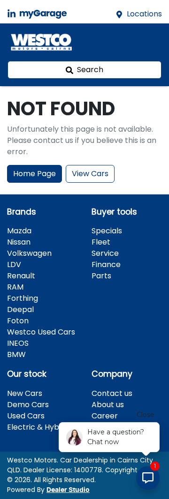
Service (105, 253)
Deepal (20, 309)
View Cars (90, 173)
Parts (101, 275)
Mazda (19, 230)
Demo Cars (28, 404)
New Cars (24, 393)
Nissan (19, 242)
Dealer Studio (68, 490)
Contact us (112, 393)
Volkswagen (29, 253)
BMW (16, 354)
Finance (106, 264)
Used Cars (26, 415)
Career (105, 415)
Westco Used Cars (41, 332)
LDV (14, 264)
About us (108, 404)
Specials (107, 230)
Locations (144, 13)
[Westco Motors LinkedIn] (13, 13)
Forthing (22, 298)
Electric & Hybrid (38, 427)
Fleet (101, 242)
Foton (18, 320)
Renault (21, 275)
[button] (149, 42)
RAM (15, 287)
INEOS (18, 343)
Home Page (34, 173)
